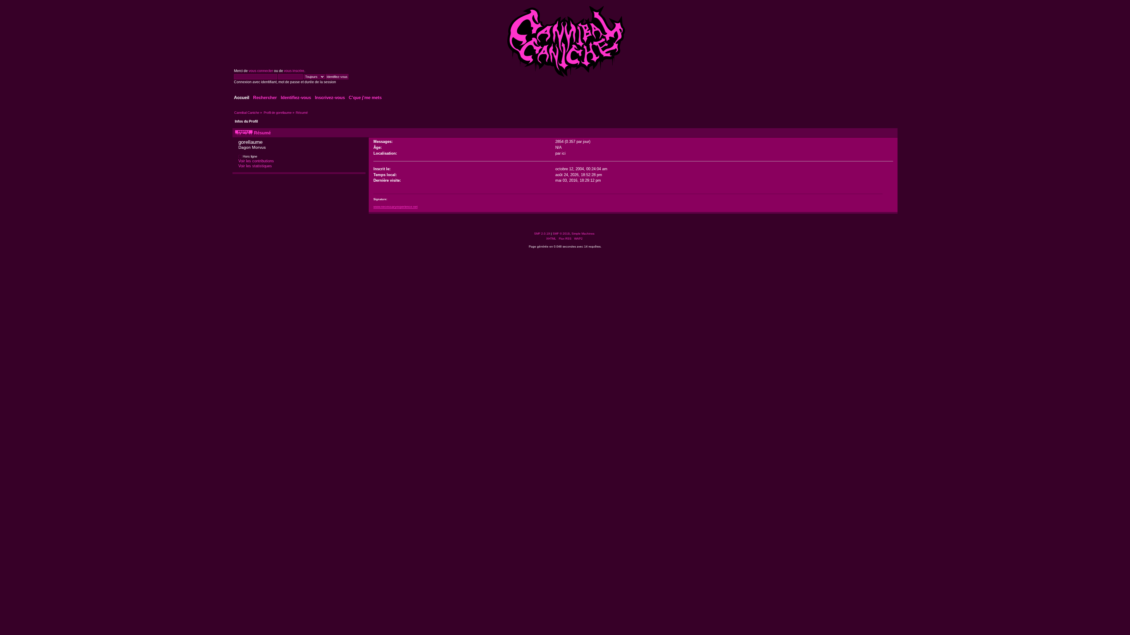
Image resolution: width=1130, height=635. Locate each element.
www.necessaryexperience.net (395, 206)
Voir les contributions (256, 161)
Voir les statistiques (255, 166)
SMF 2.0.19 (542, 233)
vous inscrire (294, 71)
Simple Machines (582, 233)
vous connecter (261, 71)
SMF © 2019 (561, 233)
